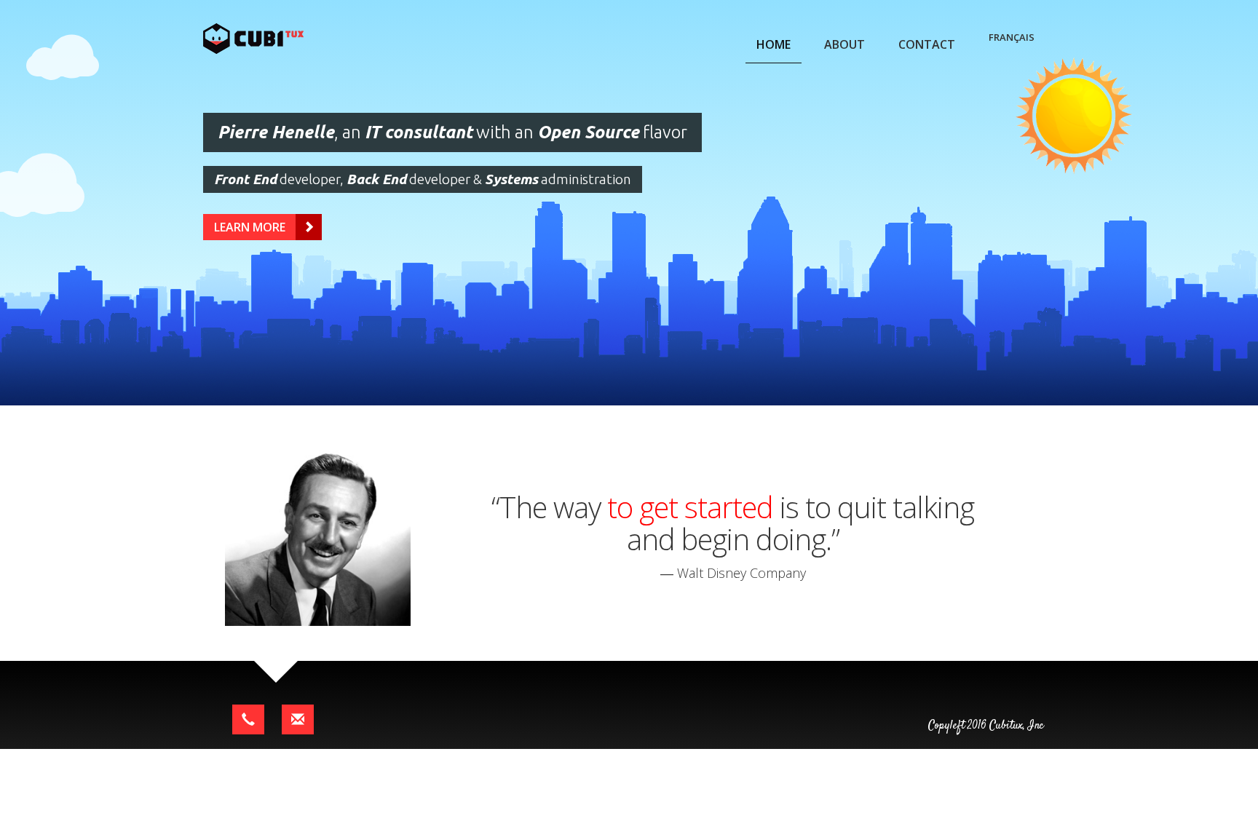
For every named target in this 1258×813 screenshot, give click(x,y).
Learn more (249, 227)
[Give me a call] (248, 719)
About (844, 44)
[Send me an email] (298, 719)
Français (1012, 37)
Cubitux (270, 38)
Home (773, 44)
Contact (926, 44)
